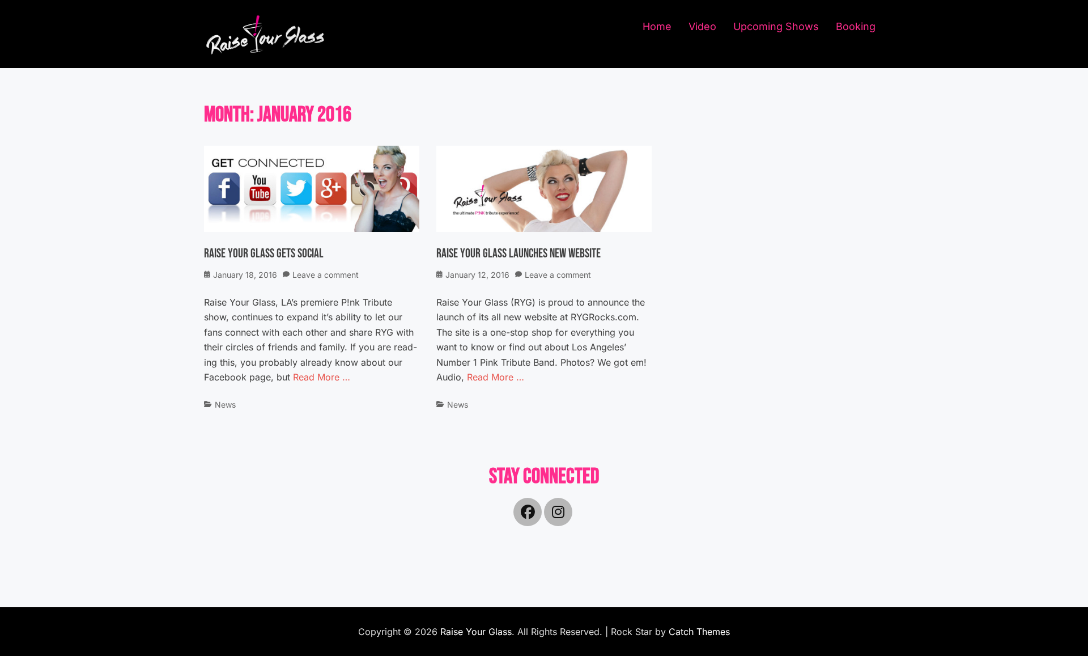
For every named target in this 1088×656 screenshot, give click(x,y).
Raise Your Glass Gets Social (264, 253)
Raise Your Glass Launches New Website (518, 253)
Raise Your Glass (476, 631)
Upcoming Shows (776, 26)
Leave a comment (325, 275)
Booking (856, 26)
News (225, 404)
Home (657, 26)
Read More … (321, 377)
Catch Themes (699, 631)
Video (702, 26)
